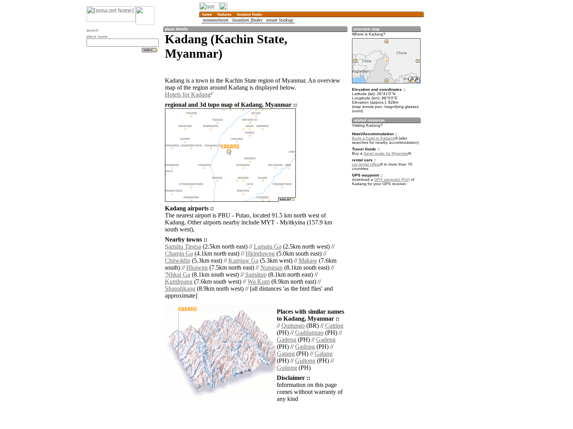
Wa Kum (259, 281)
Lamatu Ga (267, 246)
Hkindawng (260, 253)
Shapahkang (180, 288)
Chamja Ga (179, 253)
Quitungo (293, 325)
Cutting (334, 325)
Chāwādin (177, 260)
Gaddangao (309, 332)
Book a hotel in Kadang (373, 138)
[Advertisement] (461, 128)
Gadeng (286, 339)
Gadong (305, 346)
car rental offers (366, 164)
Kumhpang (179, 281)
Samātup (256, 274)
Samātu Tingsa (183, 246)
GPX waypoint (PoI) (392, 179)
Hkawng (197, 267)
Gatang (286, 353)
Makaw (308, 260)
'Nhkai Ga (177, 274)
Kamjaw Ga (243, 260)
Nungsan (271, 267)
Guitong (305, 360)
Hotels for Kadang (187, 94)
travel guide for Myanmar (386, 153)
